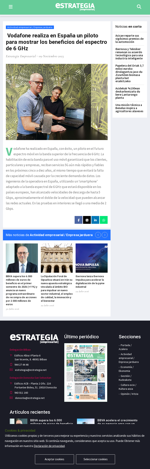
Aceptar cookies (54, 459)
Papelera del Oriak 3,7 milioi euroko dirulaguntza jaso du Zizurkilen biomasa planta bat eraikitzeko (129, 73)
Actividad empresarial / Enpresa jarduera (29, 27)
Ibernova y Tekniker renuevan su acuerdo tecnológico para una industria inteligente (129, 53)
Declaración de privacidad (49, 446)
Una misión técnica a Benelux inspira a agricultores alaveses (129, 108)
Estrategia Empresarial (21, 56)
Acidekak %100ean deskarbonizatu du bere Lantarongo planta (127, 93)
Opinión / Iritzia (129, 394)
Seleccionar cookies (96, 459)
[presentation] (98, 235)
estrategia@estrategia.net (30, 370)
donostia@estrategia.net (29, 398)
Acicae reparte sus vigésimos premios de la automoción (129, 39)
